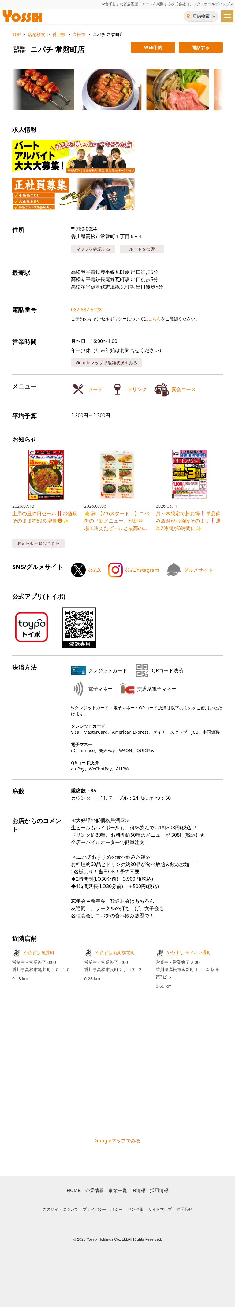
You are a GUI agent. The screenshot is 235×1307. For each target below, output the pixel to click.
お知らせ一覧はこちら (38, 543)
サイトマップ (160, 1209)
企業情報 (94, 1190)
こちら (154, 318)
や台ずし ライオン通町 (189, 952)
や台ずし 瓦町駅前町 (115, 952)
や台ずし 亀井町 (38, 952)
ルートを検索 (142, 249)
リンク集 (136, 1209)
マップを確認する (93, 249)
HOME (74, 1190)
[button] (38, 89)
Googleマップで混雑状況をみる (106, 362)
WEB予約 (153, 47)
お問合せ (184, 1209)
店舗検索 (201, 16)
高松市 (79, 34)
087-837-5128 (86, 309)
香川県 (58, 34)
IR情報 (138, 1190)
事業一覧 (118, 1190)
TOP (16, 34)
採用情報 (159, 1190)
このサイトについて (60, 1209)
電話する (200, 47)
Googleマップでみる (118, 1140)
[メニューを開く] (227, 16)
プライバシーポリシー (103, 1209)
